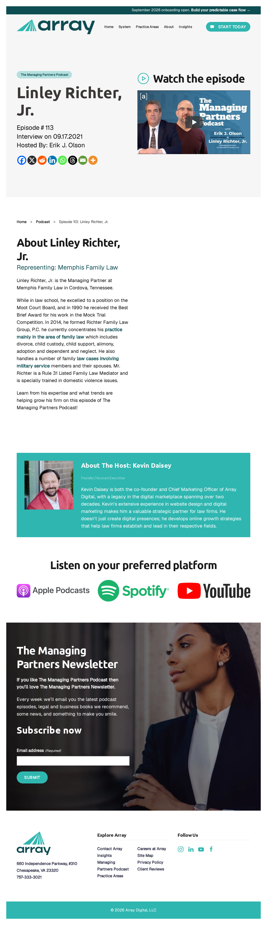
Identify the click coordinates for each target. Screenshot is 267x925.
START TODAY (232, 26)
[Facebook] (21, 160)
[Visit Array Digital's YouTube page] (201, 849)
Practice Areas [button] (147, 27)
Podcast (43, 221)
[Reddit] (42, 160)
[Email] (82, 160)
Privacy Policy (150, 862)
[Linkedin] (52, 160)
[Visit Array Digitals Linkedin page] (191, 849)
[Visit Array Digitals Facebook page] (211, 849)
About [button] (169, 27)
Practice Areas (110, 875)
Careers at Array (151, 848)
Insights (104, 855)
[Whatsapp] (62, 160)
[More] (93, 160)
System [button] (125, 27)
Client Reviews (150, 869)
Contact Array (109, 848)
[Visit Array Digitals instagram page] (181, 849)
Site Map (145, 855)
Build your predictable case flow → (220, 10)
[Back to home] (56, 27)
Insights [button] (185, 27)
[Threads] (72, 160)
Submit (32, 777)
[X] (32, 160)
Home (108, 27)
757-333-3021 (29, 877)
